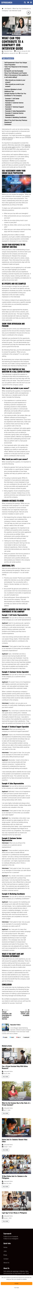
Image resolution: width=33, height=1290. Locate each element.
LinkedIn (15, 1033)
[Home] (2, 8)
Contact (6, 1259)
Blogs (5, 1255)
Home (5, 1247)
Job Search (7, 8)
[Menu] (31, 2)
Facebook (15, 1236)
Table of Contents (7, 58)
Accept (16, 1283)
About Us (6, 1262)
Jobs (5, 1251)
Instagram (15, 1239)
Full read (5, 1076)
